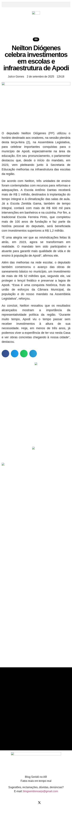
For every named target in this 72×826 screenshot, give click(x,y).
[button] (36, 4)
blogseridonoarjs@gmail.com (40, 791)
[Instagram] (32, 802)
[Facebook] (26, 802)
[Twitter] (39, 802)
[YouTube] (46, 802)
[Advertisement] (33, 420)
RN (36, 39)
